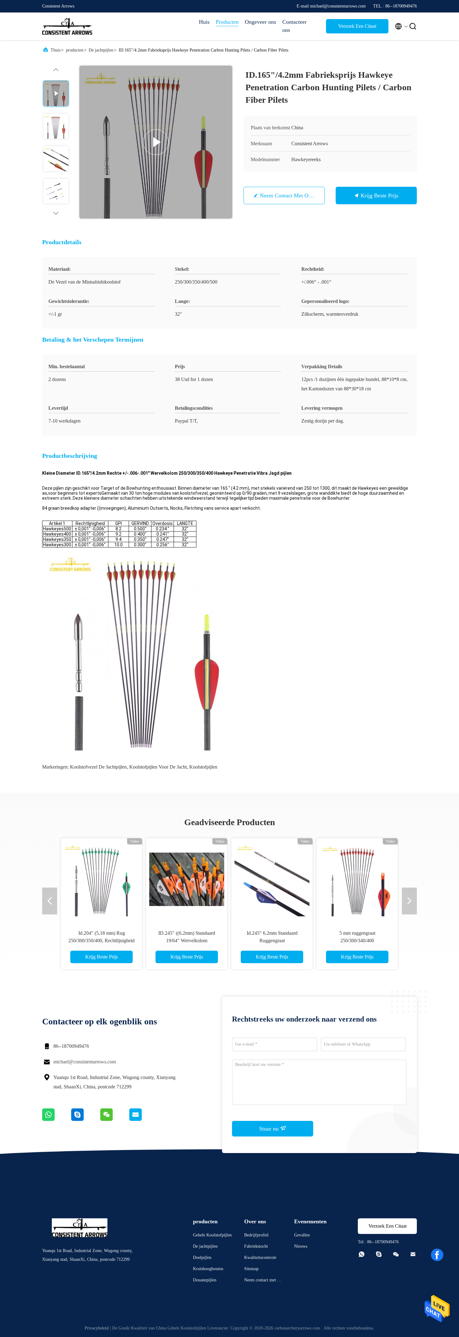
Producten (227, 22)
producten (74, 50)
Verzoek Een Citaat (357, 26)
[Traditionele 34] (357, 878)
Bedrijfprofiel (256, 1235)
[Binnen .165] (186, 878)
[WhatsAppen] (56, 1119)
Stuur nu (269, 1129)
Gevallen (302, 1235)
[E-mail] (143, 1119)
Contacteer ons (294, 26)
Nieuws (300, 1246)
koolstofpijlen (203, 767)
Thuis (56, 50)
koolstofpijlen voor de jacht (158, 767)
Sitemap (251, 1268)
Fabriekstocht (256, 1246)
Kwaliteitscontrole (260, 1257)
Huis (204, 22)
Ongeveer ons (260, 22)
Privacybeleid (97, 1328)
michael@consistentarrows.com (84, 1061)
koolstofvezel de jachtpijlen (98, 767)
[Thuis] (67, 26)
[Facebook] (437, 1255)
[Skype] (85, 1119)
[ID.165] (155, 142)
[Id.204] (271, 878)
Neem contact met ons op (291, 195)
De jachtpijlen (101, 50)
